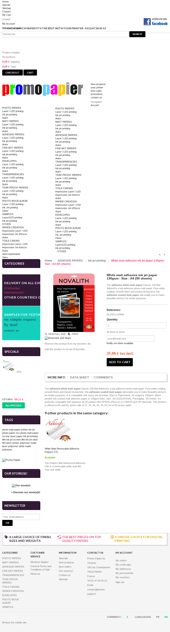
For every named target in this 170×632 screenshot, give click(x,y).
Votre (5, 257)
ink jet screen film (15, 439)
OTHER (6, 224)
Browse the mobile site (14, 622)
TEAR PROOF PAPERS (15, 187)
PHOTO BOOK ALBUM (14, 201)
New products (98, 84)
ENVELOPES (9, 161)
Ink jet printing (9, 114)
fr (158, 617)
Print (75, 334)
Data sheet (79, 377)
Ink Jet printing (10, 207)
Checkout (12, 72)
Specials (11, 351)
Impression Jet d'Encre (14, 234)
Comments (103, 377)
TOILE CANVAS (10, 240)
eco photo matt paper (27, 433)
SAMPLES (7, 214)
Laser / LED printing (12, 111)
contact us (96, 97)
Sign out (120, 582)
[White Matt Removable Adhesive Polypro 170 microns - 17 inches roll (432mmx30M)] (58, 444)
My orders (121, 560)
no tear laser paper (12, 436)
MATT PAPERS (10, 121)
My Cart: (7, 15)
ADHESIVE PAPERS (13, 134)
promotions (97, 94)
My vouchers (123, 577)
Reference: (114, 310)
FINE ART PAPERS (12, 147)
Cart (8, 43)
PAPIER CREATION (13, 227)
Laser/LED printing (12, 217)
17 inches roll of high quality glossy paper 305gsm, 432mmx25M (21, 383)
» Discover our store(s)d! (25, 492)
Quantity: (112, 319)
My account (124, 552)
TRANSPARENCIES (13, 174)
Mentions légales (39, 562)
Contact (6, 11)
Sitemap (6, 8)
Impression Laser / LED (15, 230)
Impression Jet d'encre (14, 247)
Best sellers (65, 566)
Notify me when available (120, 343)
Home (5, 1)
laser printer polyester (18, 443)
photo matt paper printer (15, 429)
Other (5, 210)
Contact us (65, 575)
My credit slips (123, 564)
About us (35, 573)
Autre (5, 117)
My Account (8, 23)
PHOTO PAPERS (11, 108)
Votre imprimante (11, 254)
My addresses (123, 569)
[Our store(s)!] (21, 485)
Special (6, 5)
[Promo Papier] (46, 90)
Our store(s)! (15, 473)
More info (56, 377)
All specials (13, 405)
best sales (96, 90)
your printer (97, 87)
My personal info (124, 573)
